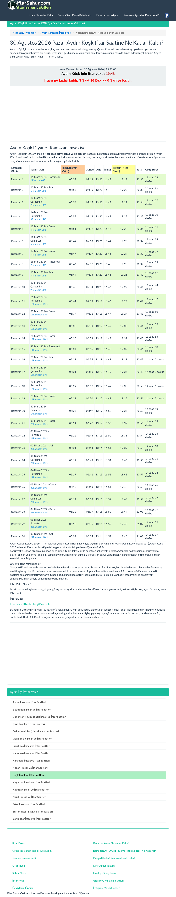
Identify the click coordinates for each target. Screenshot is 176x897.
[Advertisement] (88, 114)
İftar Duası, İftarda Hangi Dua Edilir (30, 604)
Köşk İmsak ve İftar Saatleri (28, 774)
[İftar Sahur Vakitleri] (29, 5)
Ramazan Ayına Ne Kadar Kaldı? (142, 15)
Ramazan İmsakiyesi (107, 15)
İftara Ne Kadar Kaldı (41, 15)
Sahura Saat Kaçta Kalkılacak (74, 15)
